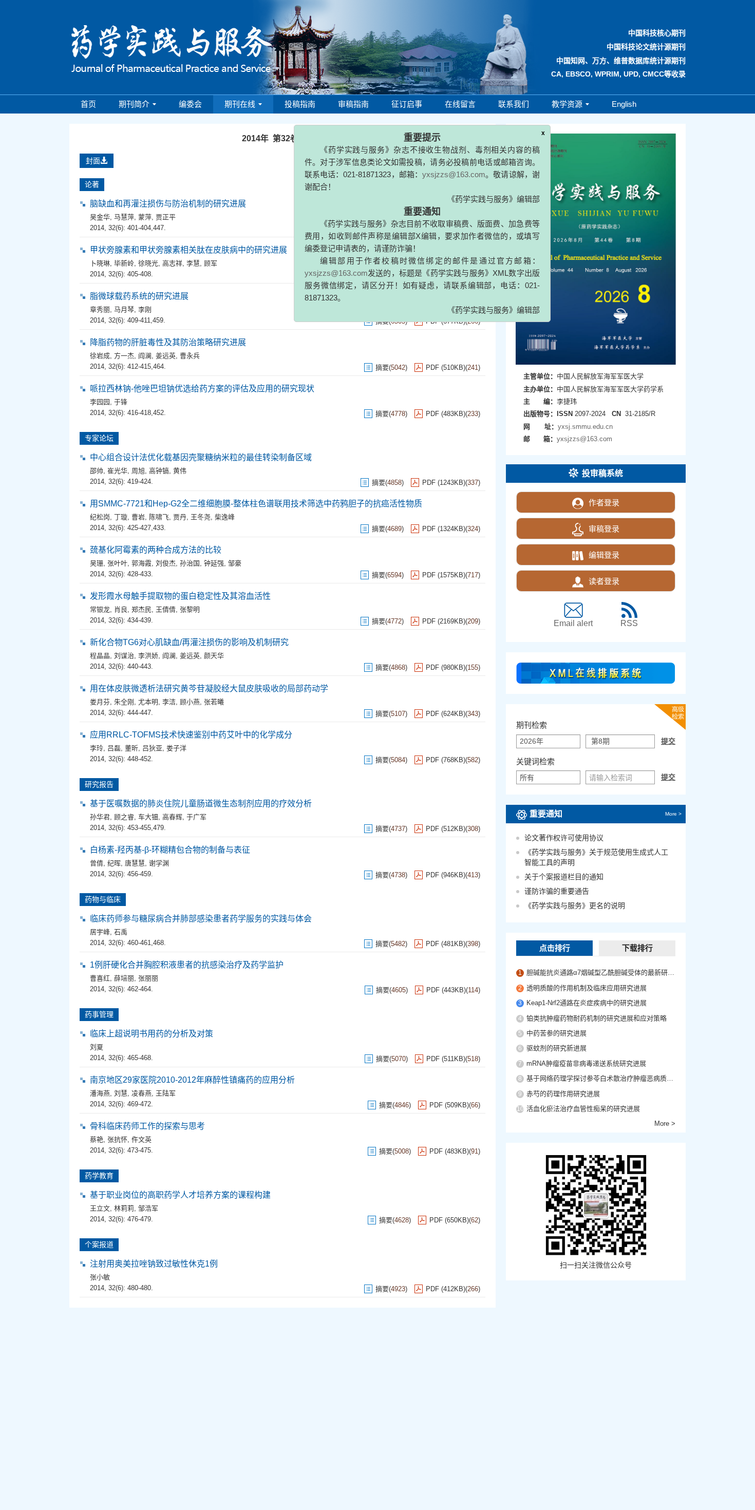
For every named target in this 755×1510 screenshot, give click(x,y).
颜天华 (214, 655)
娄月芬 (100, 702)
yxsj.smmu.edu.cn (585, 426)
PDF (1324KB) (443, 529)
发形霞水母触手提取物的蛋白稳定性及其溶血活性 (180, 596)
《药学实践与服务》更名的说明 (574, 905)
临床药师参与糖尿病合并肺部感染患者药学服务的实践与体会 (201, 918)
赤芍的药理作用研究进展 (563, 1094)
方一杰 (124, 356)
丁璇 (120, 517)
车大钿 (148, 817)
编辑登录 (604, 555)
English (624, 104)
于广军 (196, 817)
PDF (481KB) (445, 944)
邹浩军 (148, 1208)
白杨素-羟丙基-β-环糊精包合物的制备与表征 (170, 849)
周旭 (138, 471)
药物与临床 (103, 899)
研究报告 (99, 784)
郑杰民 (141, 609)
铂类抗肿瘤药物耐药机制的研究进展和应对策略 (596, 1018)
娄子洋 (176, 748)
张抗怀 (117, 1139)
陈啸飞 (159, 517)
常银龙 (100, 609)
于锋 (120, 402)
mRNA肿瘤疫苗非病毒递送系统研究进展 (586, 1063)
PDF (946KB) (445, 875)
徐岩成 (100, 356)
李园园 (100, 402)
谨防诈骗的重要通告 (556, 891)
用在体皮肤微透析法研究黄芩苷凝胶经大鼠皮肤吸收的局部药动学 (209, 688)
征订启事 (406, 104)
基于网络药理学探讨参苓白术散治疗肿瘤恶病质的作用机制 (600, 1078)
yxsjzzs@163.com (430, 214)
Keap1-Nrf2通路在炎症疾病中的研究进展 (586, 1003)
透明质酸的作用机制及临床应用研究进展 (586, 988)
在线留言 (460, 104)
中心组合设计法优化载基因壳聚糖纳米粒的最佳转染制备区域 (201, 457)
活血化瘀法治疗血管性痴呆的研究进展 (583, 1108)
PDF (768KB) (445, 760)
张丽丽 (148, 978)
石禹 (120, 932)
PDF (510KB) (445, 367)
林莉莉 (124, 1208)
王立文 (100, 1208)
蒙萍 (145, 217)
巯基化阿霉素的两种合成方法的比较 (155, 549)
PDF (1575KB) (443, 575)
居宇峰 (100, 932)
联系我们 (513, 104)
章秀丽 (100, 309)
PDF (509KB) (449, 1105)
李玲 (96, 748)
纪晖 (114, 863)
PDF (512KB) (445, 829)
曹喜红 (100, 978)
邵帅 (96, 471)
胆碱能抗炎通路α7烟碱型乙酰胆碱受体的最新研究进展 (600, 972)
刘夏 (96, 1047)
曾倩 (96, 863)
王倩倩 (166, 609)
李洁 (169, 702)
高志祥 (172, 263)
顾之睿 (124, 817)
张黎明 (190, 609)
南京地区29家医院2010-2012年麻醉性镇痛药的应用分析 (192, 1079)
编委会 (190, 104)
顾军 (210, 263)
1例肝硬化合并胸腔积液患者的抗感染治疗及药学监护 (187, 964)
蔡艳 (96, 1139)
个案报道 (99, 1244)
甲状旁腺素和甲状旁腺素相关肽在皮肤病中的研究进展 (188, 250)
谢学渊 (159, 863)
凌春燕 (141, 1093)
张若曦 (214, 702)
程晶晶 (100, 655)
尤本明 (148, 702)
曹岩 (138, 517)
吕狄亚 (152, 748)
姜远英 (166, 356)
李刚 (145, 309)
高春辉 (172, 817)
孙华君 (100, 817)
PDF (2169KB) (443, 621)
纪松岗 (100, 517)
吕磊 (114, 748)
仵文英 (141, 1139)
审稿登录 (604, 528)
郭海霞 (141, 563)
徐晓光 (148, 263)
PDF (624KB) (445, 714)
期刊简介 (134, 104)
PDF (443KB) (446, 990)
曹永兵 (190, 356)
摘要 (382, 367)
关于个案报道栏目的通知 (563, 877)
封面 (93, 161)
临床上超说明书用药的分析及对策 (151, 1033)
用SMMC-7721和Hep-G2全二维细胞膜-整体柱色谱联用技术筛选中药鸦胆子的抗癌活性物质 (256, 503)
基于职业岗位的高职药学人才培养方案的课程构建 (180, 1195)
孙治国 (190, 563)
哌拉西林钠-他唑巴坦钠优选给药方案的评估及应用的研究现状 (202, 388)
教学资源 (567, 104)
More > (673, 814)
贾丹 (179, 517)
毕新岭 (124, 263)
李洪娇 (148, 655)
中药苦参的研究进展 (556, 1033)
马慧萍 (124, 217)
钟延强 (214, 563)
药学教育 (99, 1176)
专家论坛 (99, 438)
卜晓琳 (100, 263)
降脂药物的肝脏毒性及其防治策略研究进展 (168, 342)
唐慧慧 (135, 863)
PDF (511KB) (445, 1059)
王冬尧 (201, 517)
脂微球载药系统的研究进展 (139, 296)
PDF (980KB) (445, 667)
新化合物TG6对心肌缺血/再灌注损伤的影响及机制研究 (189, 642)
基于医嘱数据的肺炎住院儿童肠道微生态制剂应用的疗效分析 (201, 803)
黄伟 (179, 471)
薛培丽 (124, 978)
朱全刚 (124, 702)
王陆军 (166, 1093)
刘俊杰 (166, 563)
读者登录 (604, 581)
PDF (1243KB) (443, 482)
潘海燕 (100, 1093)
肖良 (120, 609)
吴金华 (100, 217)
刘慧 (120, 1093)
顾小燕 (190, 702)
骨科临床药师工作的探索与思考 (147, 1126)
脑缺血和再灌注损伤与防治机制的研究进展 (168, 203)
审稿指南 (353, 104)
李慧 (193, 263)
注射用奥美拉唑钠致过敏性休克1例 (154, 1263)
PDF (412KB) (445, 1289)
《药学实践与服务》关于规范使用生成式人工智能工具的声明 (596, 857)
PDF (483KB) (445, 414)
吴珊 (96, 563)
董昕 (131, 748)
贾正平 (166, 217)
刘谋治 (124, 655)
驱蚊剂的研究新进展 (556, 1048)
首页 (88, 104)
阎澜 (145, 356)
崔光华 (117, 471)
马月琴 (124, 309)
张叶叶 (117, 563)
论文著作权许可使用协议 (563, 838)
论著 (92, 184)
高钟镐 (159, 471)
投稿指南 (300, 104)
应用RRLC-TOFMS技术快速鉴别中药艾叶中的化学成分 (191, 734)
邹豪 (234, 563)
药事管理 (99, 1014)
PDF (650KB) (449, 1220)
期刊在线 (239, 104)
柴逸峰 (225, 517)
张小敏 (100, 1277)
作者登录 (604, 502)
